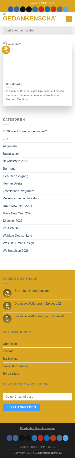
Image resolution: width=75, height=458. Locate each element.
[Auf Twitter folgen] (35, 9)
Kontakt (8, 351)
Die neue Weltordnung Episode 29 (38, 303)
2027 (6, 139)
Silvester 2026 (12, 220)
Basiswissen (11, 358)
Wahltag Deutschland (17, 235)
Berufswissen (12, 373)
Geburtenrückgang (15, 176)
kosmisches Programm (18, 191)
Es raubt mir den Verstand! (32, 290)
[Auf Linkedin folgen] (47, 9)
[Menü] (69, 19)
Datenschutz (28, 447)
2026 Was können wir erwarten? (25, 131)
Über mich (10, 343)
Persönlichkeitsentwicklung (21, 198)
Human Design (13, 183)
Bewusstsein (11, 153)
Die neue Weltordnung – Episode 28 (39, 316)
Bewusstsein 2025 (15, 161)
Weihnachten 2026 (16, 250)
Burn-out (9, 168)
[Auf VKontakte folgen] (59, 9)
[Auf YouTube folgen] (53, 9)
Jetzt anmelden (21, 407)
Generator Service (15, 366)
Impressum (48, 447)
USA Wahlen (11, 228)
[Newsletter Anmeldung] (23, 3)
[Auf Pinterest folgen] (41, 9)
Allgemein (10, 146)
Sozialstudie (14, 84)
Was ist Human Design (18, 243)
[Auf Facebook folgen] (10, 9)
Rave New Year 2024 (17, 205)
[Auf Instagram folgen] (16, 9)
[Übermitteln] (67, 30)
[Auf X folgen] (29, 9)
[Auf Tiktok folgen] (23, 9)
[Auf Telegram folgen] (65, 9)
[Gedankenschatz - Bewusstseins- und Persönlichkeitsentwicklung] (29, 18)
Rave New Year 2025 (17, 213)
